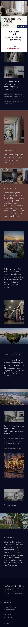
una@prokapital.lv (14, 48)
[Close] (25, 4)
